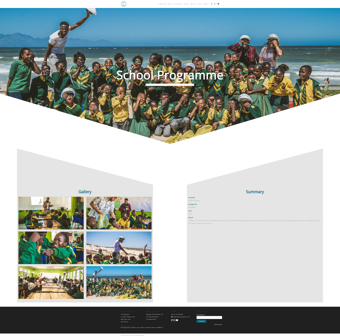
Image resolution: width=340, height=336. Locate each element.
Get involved (178, 4)
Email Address (201, 315)
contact (206, 4)
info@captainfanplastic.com (181, 317)
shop (199, 4)
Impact (170, 4)
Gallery (186, 4)
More (210, 223)
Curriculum (162, 4)
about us (193, 4)
